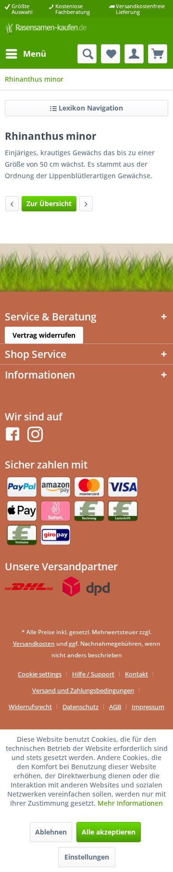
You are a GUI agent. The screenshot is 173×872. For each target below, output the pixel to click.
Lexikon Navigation (90, 107)
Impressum (148, 706)
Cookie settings (40, 674)
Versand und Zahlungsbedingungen (83, 690)
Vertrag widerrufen (43, 335)
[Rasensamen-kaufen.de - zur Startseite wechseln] (45, 31)
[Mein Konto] (134, 53)
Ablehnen (51, 831)
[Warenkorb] (157, 53)
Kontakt (136, 674)
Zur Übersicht (49, 203)
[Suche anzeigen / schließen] (87, 53)
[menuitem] (25, 53)
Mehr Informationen (130, 803)
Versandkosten (34, 643)
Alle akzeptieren (109, 831)
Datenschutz (80, 706)
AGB (115, 706)
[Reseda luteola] (12, 203)
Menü (34, 53)
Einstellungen (86, 856)
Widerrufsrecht (30, 706)
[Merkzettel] (110, 53)
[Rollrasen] (86, 203)
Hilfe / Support (93, 674)
